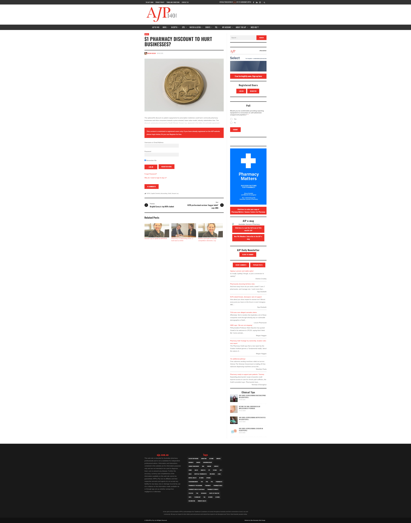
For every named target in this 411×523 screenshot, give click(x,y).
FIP (209, 470)
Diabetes (203, 470)
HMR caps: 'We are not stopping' (241, 325)
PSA (197, 493)
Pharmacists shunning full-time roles (242, 284)
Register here (166, 166)
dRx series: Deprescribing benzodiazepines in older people (252, 396)
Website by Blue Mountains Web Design (255, 520)
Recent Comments (241, 265)
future (215, 470)
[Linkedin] (256, 2)
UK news (210, 497)
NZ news (201, 478)
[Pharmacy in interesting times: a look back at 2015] (183, 230)
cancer (198, 462)
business (191, 462)
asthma (211, 458)
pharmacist (219, 481)
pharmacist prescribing (195, 485)
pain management (193, 481)
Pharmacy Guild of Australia (196, 489)
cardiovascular (207, 462)
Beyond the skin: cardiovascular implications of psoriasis (249, 407)
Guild (169, 193)
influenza (212, 474)
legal (219, 474)
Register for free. (176, 134)
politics (191, 493)
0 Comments (151, 186)
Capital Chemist (155, 193)
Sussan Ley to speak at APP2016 (155, 238)
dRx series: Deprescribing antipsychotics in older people (252, 418)
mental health (192, 478)
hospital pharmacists (200, 474)
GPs (221, 470)
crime (190, 470)
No (235, 122)
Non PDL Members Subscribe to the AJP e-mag (248, 237)
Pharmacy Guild (218, 485)
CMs (203, 466)
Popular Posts (258, 265)
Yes (235, 119)
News (146, 34)
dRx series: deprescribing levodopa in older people (251, 429)
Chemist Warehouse (194, 466)
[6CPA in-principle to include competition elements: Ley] (210, 230)
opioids (208, 478)
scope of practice (214, 493)
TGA (204, 497)
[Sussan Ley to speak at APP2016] (156, 230)
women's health (202, 501)
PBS (207, 481)
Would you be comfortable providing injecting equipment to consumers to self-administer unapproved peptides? (247, 112)
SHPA (190, 497)
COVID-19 (216, 466)
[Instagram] (260, 2)
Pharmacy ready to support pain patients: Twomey (247, 374)
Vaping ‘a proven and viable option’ (242, 271)
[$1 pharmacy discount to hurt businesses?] (184, 85)
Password (147, 151)
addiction (203, 458)
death (196, 470)
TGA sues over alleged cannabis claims (243, 312)
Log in (241, 91)
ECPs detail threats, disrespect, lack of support (246, 297)
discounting (164, 193)
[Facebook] (253, 2)
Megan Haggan (151, 53)
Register (253, 91)
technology (197, 497)
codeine (209, 466)
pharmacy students (212, 489)
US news (217, 497)
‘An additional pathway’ (238, 359)
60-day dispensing (193, 458)
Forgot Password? (150, 174)
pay (202, 481)
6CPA (148, 193)
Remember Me (151, 160)
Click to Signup (247, 254)
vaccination (192, 501)
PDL (212, 481)
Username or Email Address (153, 142)
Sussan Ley (175, 193)
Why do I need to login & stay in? (155, 178)
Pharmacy (208, 485)
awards (218, 458)
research (203, 493)
